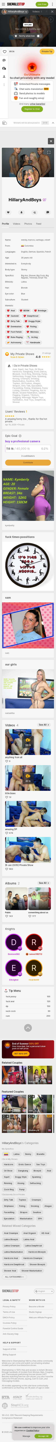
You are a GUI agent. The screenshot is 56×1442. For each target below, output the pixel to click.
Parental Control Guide (13, 1328)
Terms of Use (9, 1312)
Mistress (34, 332)
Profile (5, 223)
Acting (34, 337)
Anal (13, 310)
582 (11, 869)
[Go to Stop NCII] (20, 1406)
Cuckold (15, 316)
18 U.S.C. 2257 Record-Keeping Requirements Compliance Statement (22, 1416)
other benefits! (37, 104)
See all (43, 725)
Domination (16, 326)
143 (11, 916)
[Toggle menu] (3, 4)
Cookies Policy (9, 1323)
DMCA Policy (9, 1317)
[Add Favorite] (5, 51)
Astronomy (16, 342)
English (41, 1291)
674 (11, 833)
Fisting (33, 326)
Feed (38, 223)
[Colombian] (6, 1154)
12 (10, 797)
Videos (37, 11)
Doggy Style (34, 321)
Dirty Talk (15, 321)
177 (34, 916)
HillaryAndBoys (11, 1143)
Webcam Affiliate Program (40, 1317)
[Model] (51, 141)
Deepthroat (32, 316)
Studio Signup (35, 1312)
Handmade (35, 342)
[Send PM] (47, 212)
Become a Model (36, 1307)
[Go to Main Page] (17, 4)
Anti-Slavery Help (11, 1334)
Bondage (42, 310)
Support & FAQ (9, 1349)
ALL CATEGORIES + (14, 1277)
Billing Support (9, 1355)
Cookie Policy (32, 1430)
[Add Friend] (34, 212)
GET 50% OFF (20, 1054)
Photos (28, 223)
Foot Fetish (16, 332)
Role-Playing (17, 337)
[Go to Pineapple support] (5, 1406)
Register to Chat (32, 109)
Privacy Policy (9, 1307)
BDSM (26, 310)
